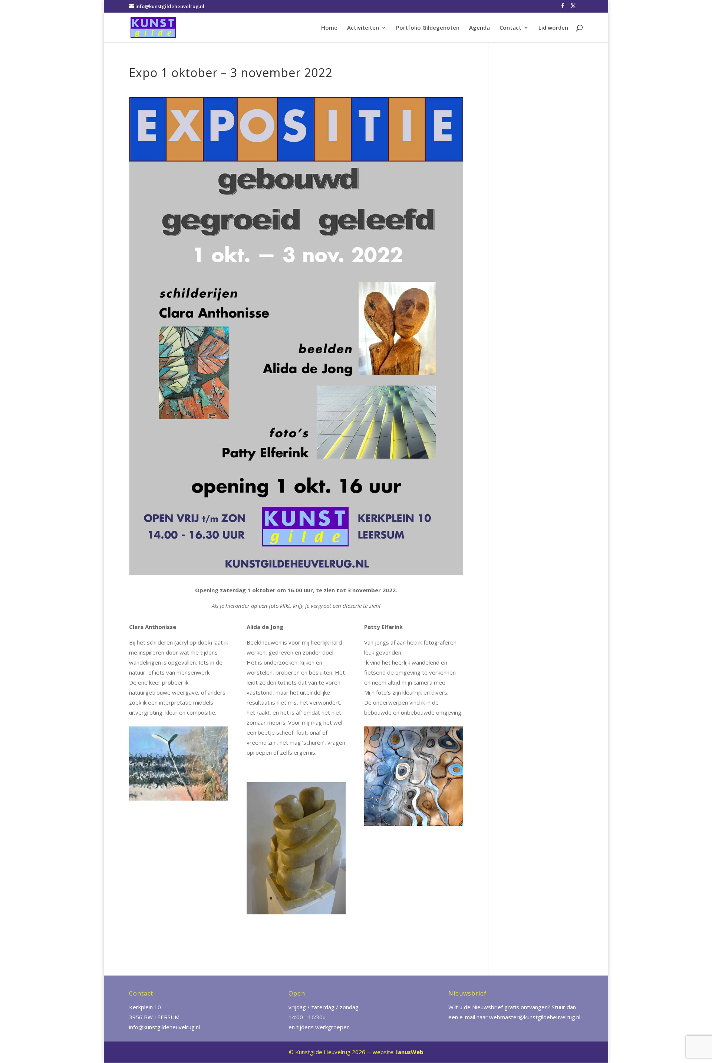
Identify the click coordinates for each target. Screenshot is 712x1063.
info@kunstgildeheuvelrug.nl (164, 1027)
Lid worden (553, 28)
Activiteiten (363, 28)
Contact (510, 28)
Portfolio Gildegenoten (427, 28)
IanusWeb (409, 1052)
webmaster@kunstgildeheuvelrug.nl (534, 1017)
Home (329, 28)
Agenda (479, 28)
